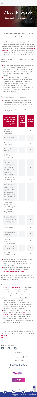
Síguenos (4, 335)
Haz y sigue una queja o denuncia (14, 395)
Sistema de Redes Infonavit (11, 288)
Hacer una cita (23, 394)
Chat (4, 394)
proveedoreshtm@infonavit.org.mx (14, 272)
